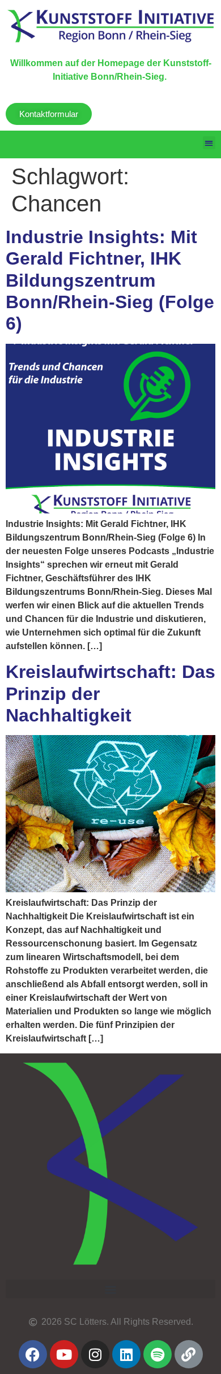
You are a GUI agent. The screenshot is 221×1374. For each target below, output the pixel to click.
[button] (209, 142)
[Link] (189, 1354)
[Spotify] (157, 1354)
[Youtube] (64, 1354)
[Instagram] (95, 1354)
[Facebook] (33, 1354)
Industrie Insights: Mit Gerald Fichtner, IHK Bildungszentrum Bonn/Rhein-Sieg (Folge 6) (110, 280)
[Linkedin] (126, 1354)
